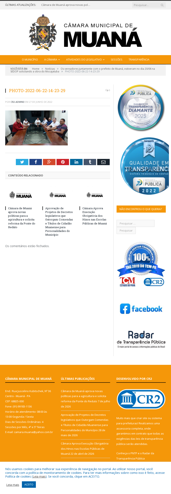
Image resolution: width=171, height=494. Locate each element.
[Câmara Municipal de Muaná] (85, 31)
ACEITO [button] (28, 484)
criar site (141, 418)
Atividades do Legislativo (84, 59)
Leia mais (39, 476)
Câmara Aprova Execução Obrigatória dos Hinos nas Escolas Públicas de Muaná (94, 215)
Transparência (139, 59)
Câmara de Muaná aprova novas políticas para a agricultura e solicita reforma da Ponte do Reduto (66, 5)
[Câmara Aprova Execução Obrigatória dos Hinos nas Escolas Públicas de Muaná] (94, 195)
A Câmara (50, 59)
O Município (30, 59)
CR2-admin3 (17, 101)
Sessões (116, 59)
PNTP (134, 453)
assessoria (123, 428)
